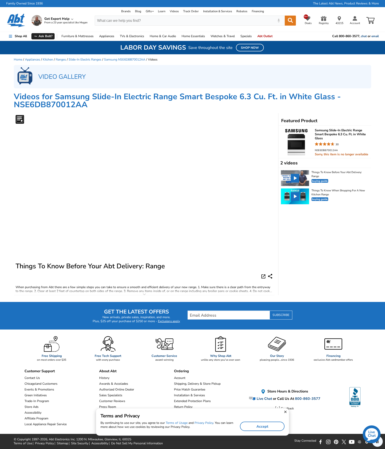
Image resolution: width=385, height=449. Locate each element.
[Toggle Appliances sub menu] (116, 36)
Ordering (181, 371)
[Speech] (278, 20)
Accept (262, 426)
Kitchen (48, 59)
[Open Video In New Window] (264, 276)
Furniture (77, 36)
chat (364, 36)
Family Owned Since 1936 (24, 4)
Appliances (106, 36)
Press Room (107, 407)
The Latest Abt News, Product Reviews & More (346, 4)
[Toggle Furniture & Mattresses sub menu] (95, 36)
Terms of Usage (177, 423)
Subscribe (280, 315)
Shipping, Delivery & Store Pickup (197, 384)
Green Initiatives (36, 395)
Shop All (21, 36)
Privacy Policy (204, 423)
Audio (163, 36)
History (104, 378)
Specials (246, 36)
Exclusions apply (169, 321)
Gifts (149, 11)
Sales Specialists (110, 395)
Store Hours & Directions (287, 391)
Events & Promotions (39, 389)
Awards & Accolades (113, 384)
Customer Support (40, 371)
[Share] (270, 276)
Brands (126, 11)
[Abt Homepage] (16, 20)
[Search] (290, 21)
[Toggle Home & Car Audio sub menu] (178, 36)
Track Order (191, 11)
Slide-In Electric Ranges (85, 59)
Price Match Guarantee (189, 389)
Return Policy (183, 407)
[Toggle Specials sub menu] (254, 36)
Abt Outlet (264, 36)
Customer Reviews (112, 401)
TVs (132, 36)
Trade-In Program (37, 401)
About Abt (108, 371)
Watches (223, 36)
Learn (161, 11)
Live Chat (264, 398)
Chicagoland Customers (41, 384)
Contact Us (32, 378)
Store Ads (32, 407)
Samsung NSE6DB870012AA (124, 59)
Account (179, 378)
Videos (174, 11)
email (375, 36)
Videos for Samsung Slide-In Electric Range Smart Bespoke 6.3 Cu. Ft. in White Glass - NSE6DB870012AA (177, 100)
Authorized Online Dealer (116, 389)
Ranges (61, 59)
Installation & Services (217, 11)
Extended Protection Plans (192, 401)
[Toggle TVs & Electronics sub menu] (146, 36)
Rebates (241, 11)
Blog (138, 11)
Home (193, 36)
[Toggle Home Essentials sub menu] (207, 36)
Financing (258, 11)
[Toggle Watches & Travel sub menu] (237, 36)
